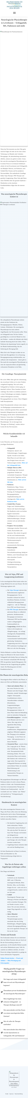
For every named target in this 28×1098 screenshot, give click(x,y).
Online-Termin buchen (7, 958)
